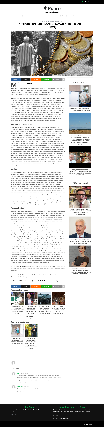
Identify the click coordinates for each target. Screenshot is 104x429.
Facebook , (41, 281)
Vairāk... (17, 411)
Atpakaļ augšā (88, 424)
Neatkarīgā (29, 83)
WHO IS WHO (22, 266)
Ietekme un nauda (46, 21)
